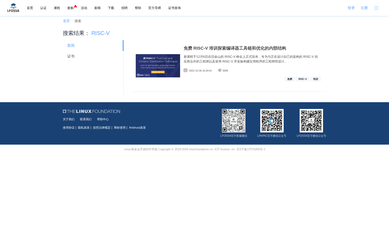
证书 (71, 56)
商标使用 (120, 127)
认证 (43, 8)
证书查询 (174, 8)
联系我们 (86, 119)
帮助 (138, 8)
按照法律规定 (102, 127)
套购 (70, 8)
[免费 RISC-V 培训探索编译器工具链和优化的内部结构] (158, 66)
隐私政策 (84, 127)
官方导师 (154, 8)
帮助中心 (103, 119)
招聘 (124, 8)
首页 (30, 8)
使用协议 (69, 127)
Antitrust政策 (137, 127)
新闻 (97, 8)
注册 (364, 8)
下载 (111, 8)
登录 (351, 8)
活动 (84, 8)
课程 (57, 8)
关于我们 (69, 119)
